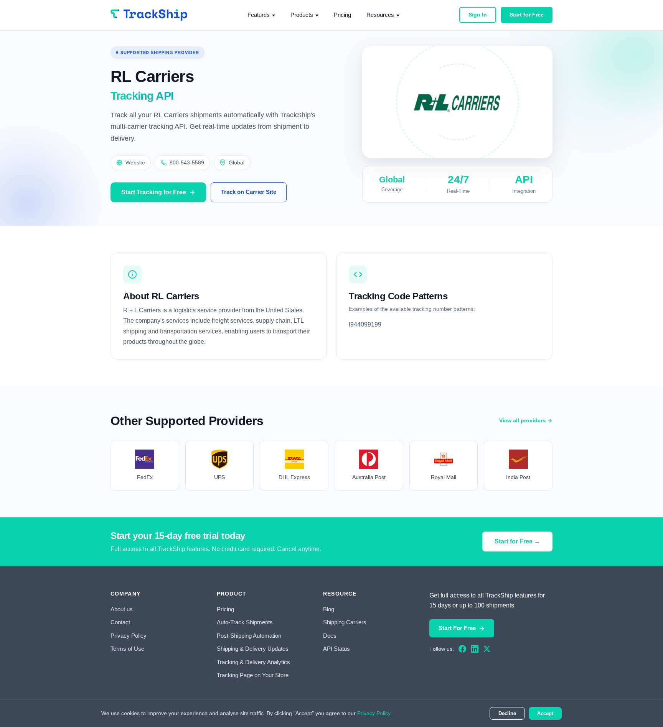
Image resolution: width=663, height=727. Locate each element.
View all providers (522, 420)
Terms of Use (127, 648)
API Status (336, 648)
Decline (507, 713)
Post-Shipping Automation (249, 635)
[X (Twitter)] (487, 649)
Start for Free (527, 14)
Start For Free (457, 628)
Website (135, 162)
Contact (120, 622)
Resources (380, 14)
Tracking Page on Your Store (253, 675)
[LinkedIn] (474, 649)
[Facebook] (462, 649)
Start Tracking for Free (153, 192)
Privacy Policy (128, 635)
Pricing (342, 14)
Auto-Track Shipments (245, 622)
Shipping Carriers (344, 622)
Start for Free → (517, 541)
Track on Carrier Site (248, 192)
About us (121, 609)
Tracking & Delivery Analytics (253, 662)
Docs (329, 635)
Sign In (477, 14)
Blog (328, 609)
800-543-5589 (187, 162)
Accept (545, 713)
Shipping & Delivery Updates (253, 648)
